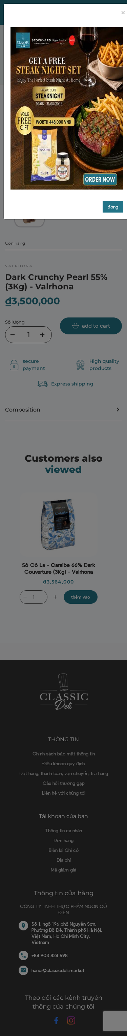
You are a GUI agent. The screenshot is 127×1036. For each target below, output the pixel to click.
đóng (113, 207)
